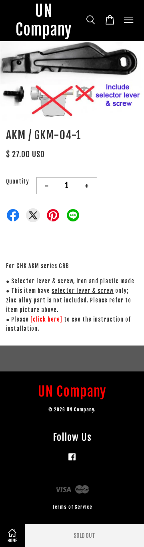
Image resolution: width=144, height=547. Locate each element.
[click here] (46, 319)
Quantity (17, 181)
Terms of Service (72, 507)
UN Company (44, 20)
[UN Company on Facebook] (72, 461)
